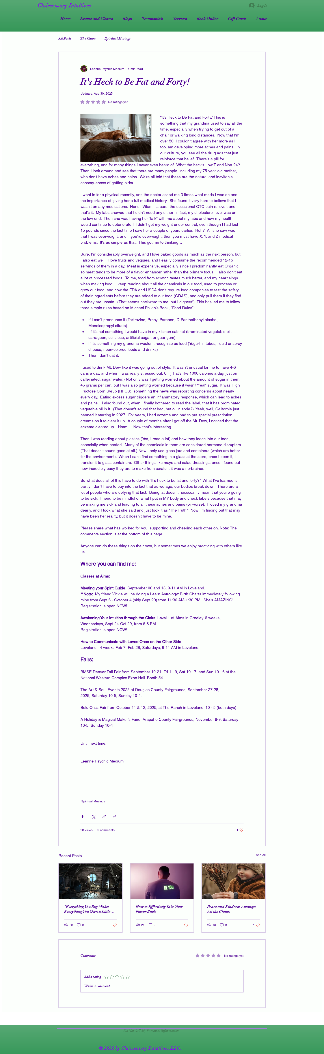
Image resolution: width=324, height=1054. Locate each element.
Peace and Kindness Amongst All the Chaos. (231, 909)
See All (261, 855)
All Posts (64, 38)
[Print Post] (115, 816)
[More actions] (241, 68)
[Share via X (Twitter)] (93, 816)
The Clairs (88, 38)
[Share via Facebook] (82, 816)
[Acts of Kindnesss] (233, 881)
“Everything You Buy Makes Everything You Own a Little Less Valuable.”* (87, 909)
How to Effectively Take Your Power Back (159, 909)
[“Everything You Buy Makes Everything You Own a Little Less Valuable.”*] (90, 881)
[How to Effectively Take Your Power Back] (162, 881)
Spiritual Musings (118, 38)
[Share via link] (104, 816)
